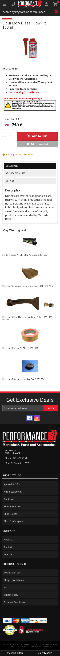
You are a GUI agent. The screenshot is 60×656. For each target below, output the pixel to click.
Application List (15, 173)
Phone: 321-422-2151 (16, 458)
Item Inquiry (11, 154)
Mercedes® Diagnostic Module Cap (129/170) (23, 379)
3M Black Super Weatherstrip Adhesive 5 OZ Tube (24, 255)
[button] (30, 11)
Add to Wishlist (39, 144)
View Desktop (15, 653)
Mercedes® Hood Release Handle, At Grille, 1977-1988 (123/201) (27, 318)
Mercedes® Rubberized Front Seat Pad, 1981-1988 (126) (27, 286)
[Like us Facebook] (29, 418)
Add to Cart (39, 136)
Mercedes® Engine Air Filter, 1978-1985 (20, 348)
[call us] (13, 4)
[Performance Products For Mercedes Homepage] (30, 4)
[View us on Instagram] (37, 418)
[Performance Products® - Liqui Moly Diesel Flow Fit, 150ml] (30, 48)
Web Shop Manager (43, 647)
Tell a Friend (28, 154)
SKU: (5, 68)
